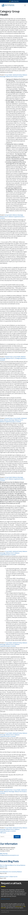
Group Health (8, 75)
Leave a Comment (18, 76)
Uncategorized (18, 358)
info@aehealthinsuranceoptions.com (9, 855)
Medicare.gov (18, 906)
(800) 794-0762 (15, 1)
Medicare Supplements (14, 216)
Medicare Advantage (18, 215)
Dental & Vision (9, 356)
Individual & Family (17, 75)
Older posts (3, 832)
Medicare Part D (10, 76)
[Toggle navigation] (25, 5)
